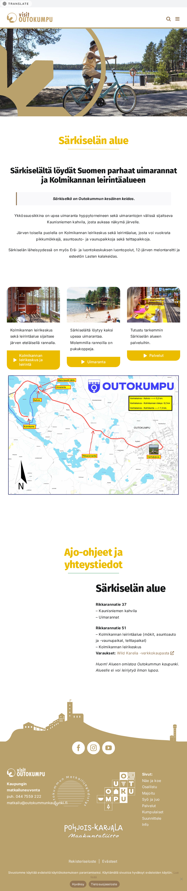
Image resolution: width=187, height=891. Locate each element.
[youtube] (108, 748)
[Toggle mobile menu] (177, 18)
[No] (181, 879)
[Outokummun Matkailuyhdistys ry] (71, 777)
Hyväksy (78, 884)
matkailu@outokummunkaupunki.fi (37, 802)
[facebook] (78, 748)
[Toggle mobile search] (168, 18)
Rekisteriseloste (82, 861)
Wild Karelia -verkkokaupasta (143, 653)
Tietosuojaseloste (104, 884)
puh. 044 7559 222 (24, 796)
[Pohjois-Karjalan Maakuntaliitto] (93, 821)
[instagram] (93, 748)
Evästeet (109, 861)
